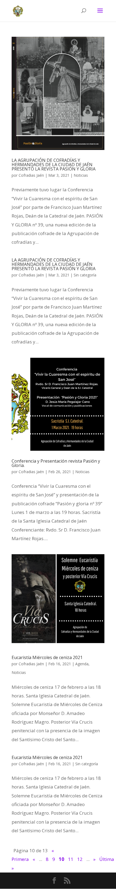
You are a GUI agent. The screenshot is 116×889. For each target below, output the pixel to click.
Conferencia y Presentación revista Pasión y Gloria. (56, 463)
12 (80, 859)
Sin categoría (85, 275)
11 (70, 859)
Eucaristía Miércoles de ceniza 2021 (47, 657)
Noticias (81, 175)
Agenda (81, 663)
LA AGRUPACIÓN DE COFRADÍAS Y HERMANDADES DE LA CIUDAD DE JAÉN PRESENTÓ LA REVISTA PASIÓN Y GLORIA (53, 164)
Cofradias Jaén (31, 175)
